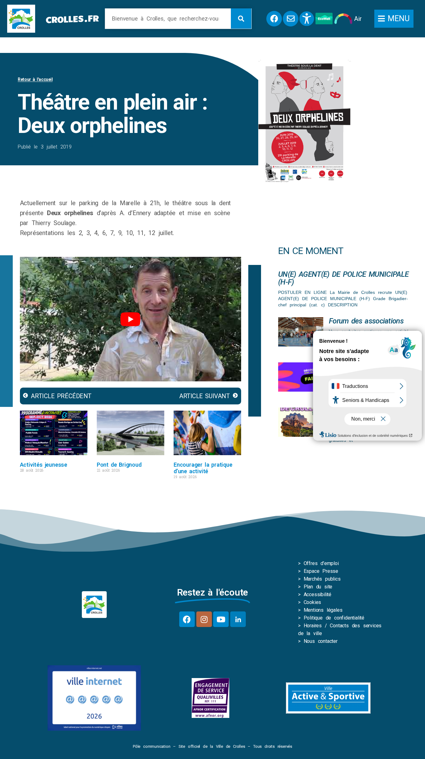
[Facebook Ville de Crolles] (274, 18)
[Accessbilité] (307, 18)
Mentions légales (323, 610)
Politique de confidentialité (334, 618)
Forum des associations (366, 321)
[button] (393, 19)
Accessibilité (317, 594)
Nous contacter (321, 641)
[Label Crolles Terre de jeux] (210, 698)
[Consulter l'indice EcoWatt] (324, 18)
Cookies (312, 602)
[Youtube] (221, 619)
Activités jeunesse (43, 464)
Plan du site (318, 587)
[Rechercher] (241, 18)
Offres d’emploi (321, 563)
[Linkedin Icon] (238, 619)
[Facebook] (187, 619)
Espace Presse (321, 571)
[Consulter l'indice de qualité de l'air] (343, 18)
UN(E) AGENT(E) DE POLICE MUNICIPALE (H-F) (343, 278)
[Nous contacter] (290, 18)
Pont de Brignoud (119, 464)
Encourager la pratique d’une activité (203, 467)
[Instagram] (204, 619)
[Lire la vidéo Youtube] (130, 319)
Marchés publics (322, 579)
